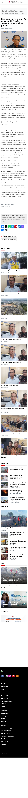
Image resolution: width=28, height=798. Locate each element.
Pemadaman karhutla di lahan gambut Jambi (12, 580)
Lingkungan (4, 710)
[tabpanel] (14, 575)
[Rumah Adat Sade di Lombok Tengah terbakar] (4, 492)
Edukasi (3, 704)
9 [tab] (22, 609)
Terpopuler (5, 463)
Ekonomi (12, 10)
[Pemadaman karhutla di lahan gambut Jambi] (4, 535)
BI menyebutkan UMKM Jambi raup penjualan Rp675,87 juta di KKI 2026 (17, 556)
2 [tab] (11, 585)
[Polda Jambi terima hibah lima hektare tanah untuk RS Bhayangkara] (4, 500)
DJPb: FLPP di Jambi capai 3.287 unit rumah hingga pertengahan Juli (12, 338)
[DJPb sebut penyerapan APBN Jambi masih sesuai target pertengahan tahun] (14, 283)
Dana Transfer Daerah (9, 239)
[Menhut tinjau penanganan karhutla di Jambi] (4, 549)
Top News (4, 506)
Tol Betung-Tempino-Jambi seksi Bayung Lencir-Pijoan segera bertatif (17, 484)
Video (3, 587)
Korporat (3, 744)
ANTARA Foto (5, 741)
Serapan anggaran (7, 242)
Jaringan (3, 725)
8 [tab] (20, 609)
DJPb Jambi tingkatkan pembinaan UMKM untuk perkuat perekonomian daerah (12, 408)
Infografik (4, 611)
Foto (2, 563)
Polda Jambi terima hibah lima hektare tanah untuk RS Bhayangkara (17, 499)
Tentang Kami (5, 733)
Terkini (3, 681)
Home (6, 10)
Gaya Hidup (4, 713)
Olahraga (4, 716)
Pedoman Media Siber (7, 736)
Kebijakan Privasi (6, 730)
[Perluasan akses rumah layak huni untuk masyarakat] (14, 306)
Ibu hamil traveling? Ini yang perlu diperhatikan (14, 604)
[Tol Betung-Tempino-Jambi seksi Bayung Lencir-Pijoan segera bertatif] (4, 485)
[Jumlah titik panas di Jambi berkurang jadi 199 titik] (4, 470)
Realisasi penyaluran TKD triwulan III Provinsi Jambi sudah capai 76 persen (13, 12)
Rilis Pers (3, 721)
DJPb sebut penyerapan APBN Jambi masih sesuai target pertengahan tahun (13, 292)
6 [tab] (15, 609)
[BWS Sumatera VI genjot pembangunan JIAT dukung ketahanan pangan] (14, 260)
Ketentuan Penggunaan (8, 728)
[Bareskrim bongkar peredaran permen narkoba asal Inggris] (4, 542)
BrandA (3, 739)
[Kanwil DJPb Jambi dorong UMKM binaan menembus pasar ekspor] (14, 423)
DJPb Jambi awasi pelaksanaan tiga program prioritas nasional (12, 384)
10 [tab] (24, 609)
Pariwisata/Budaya (6, 701)
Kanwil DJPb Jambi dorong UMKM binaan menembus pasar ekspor (11, 432)
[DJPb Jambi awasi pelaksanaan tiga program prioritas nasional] (14, 375)
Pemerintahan (5, 696)
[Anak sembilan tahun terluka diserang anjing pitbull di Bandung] (4, 477)
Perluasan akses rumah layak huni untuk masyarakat (14, 315)
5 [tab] (18, 585)
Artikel (3, 718)
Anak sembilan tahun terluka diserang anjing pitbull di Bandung (16, 477)
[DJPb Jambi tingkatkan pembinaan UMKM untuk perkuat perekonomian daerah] (14, 398)
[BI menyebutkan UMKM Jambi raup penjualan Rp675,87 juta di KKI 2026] (4, 557)
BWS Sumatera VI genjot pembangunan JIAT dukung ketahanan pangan (13, 269)
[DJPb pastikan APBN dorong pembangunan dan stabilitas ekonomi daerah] (14, 446)
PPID (2, 747)
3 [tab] (14, 585)
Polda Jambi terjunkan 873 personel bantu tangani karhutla (12, 527)
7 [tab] (17, 609)
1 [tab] (9, 585)
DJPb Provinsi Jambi (10, 236)
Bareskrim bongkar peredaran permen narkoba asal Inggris (17, 541)
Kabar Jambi (4, 698)
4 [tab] (16, 585)
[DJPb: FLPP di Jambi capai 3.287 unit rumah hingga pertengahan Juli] (14, 329)
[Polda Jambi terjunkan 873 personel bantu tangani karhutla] (14, 518)
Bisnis (3, 706)
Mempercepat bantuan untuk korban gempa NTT (13, 657)
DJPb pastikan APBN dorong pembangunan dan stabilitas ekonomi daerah (13, 456)
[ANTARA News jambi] (15, 2)
